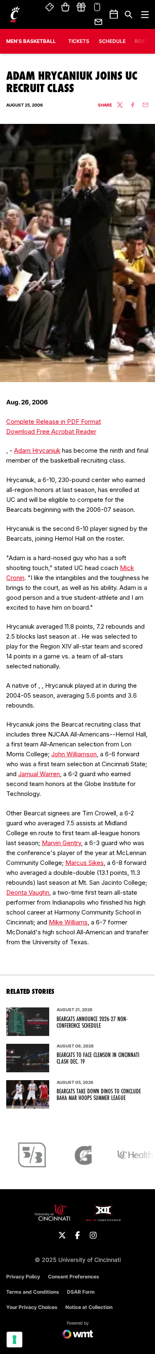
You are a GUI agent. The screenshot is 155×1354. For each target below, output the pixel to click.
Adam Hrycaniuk (37, 450)
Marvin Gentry (61, 843)
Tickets (50, 7)
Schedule (112, 41)
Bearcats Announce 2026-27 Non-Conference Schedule (92, 1022)
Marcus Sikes (84, 863)
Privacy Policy (23, 1276)
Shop (65, 7)
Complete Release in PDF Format (53, 421)
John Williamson (74, 754)
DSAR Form (81, 1292)
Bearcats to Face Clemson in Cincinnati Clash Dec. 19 (98, 1058)
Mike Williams (68, 922)
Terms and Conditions (32, 1292)
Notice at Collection (88, 1307)
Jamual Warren (39, 774)
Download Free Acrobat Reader (51, 431)
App (97, 7)
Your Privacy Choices (31, 1307)
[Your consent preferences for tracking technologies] (14, 1339)
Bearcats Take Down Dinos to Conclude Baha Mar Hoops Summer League (99, 1094)
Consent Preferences (73, 1276)
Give (81, 7)
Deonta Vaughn (27, 892)
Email (99, 22)
